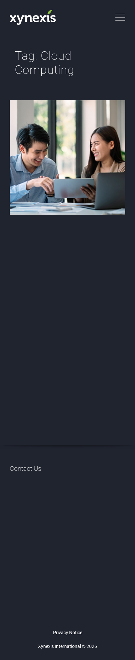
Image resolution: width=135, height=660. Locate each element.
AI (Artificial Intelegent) (42, 302)
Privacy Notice (67, 632)
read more (42, 362)
